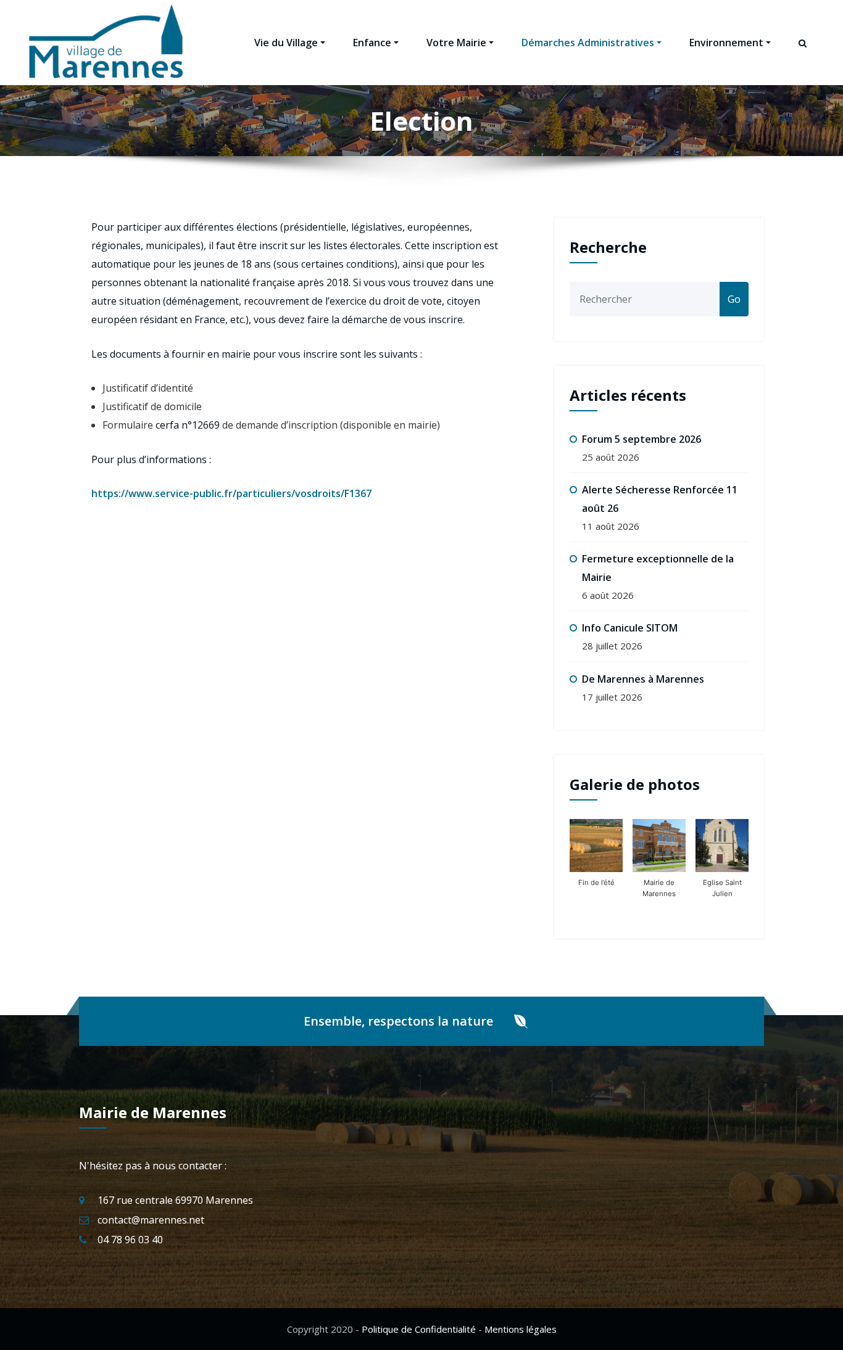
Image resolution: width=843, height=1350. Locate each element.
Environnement (726, 42)
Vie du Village (286, 42)
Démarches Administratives (587, 42)
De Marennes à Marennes (643, 679)
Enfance (372, 42)
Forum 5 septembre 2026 (641, 439)
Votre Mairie (456, 42)
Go (734, 299)
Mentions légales (520, 1329)
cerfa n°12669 (188, 425)
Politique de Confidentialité (419, 1329)
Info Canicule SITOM (630, 628)
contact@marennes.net (151, 1220)
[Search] (803, 54)
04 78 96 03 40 (130, 1239)
